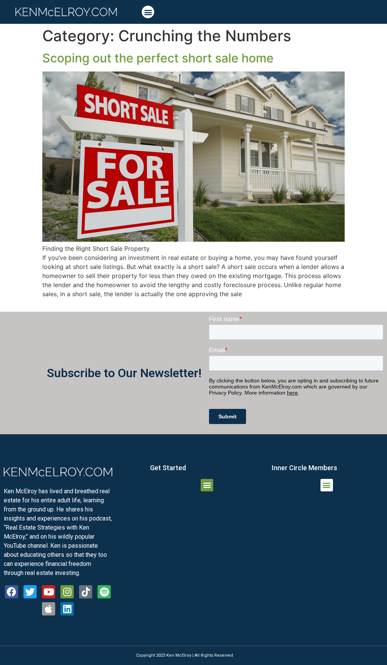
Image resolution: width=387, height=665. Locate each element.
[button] (148, 12)
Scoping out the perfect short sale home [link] (158, 58)
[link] (66, 12)
